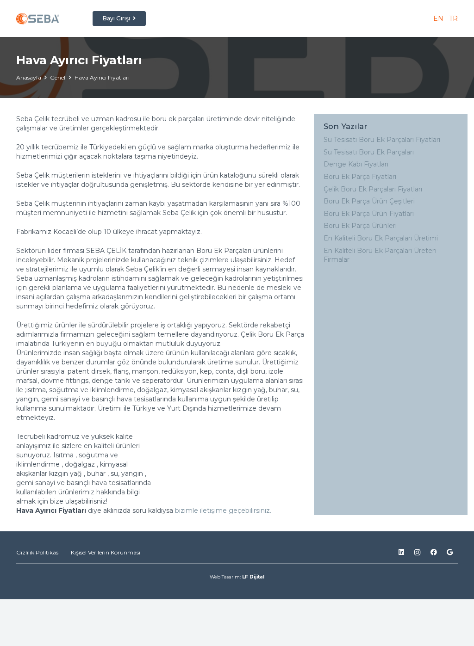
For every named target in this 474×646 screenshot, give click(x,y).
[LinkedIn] (401, 552)
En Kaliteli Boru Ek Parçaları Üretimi (381, 238)
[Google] (450, 552)
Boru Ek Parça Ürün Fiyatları (369, 213)
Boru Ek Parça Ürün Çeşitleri (369, 201)
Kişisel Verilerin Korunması (105, 552)
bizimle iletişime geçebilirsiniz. (224, 510)
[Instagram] (417, 552)
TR (452, 18)
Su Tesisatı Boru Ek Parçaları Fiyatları (382, 139)
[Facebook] (433, 552)
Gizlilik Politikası (38, 552)
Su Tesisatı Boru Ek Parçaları (369, 152)
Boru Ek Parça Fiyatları (360, 176)
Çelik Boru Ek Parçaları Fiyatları (373, 189)
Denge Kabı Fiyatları (356, 164)
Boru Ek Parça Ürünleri (360, 225)
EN (438, 18)
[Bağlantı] (37, 19)
